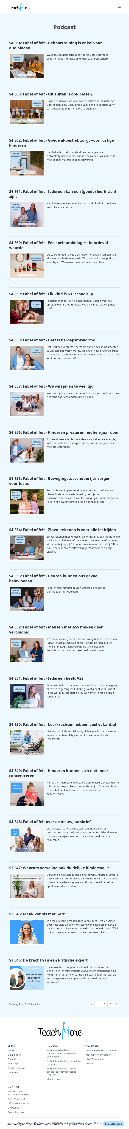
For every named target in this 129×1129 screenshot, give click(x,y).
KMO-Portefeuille (95, 1059)
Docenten (13, 1072)
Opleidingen (14, 1054)
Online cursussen (17, 1067)
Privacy (89, 1063)
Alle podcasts (54, 1079)
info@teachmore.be (18, 1103)
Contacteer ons (16, 1112)
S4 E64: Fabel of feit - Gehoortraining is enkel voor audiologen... (62, 1053)
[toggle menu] (119, 7)
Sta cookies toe (113, 1123)
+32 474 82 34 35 (16, 1098)
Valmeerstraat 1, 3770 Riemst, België (18, 1093)
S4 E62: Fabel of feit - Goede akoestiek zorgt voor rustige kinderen (61, 1071)
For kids (12, 1059)
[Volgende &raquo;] (117, 1004)
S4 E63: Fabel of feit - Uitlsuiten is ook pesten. (64, 1063)
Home (11, 1050)
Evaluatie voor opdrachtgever (101, 1050)
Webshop (13, 1063)
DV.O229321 (14, 1107)
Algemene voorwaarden (98, 1054)
